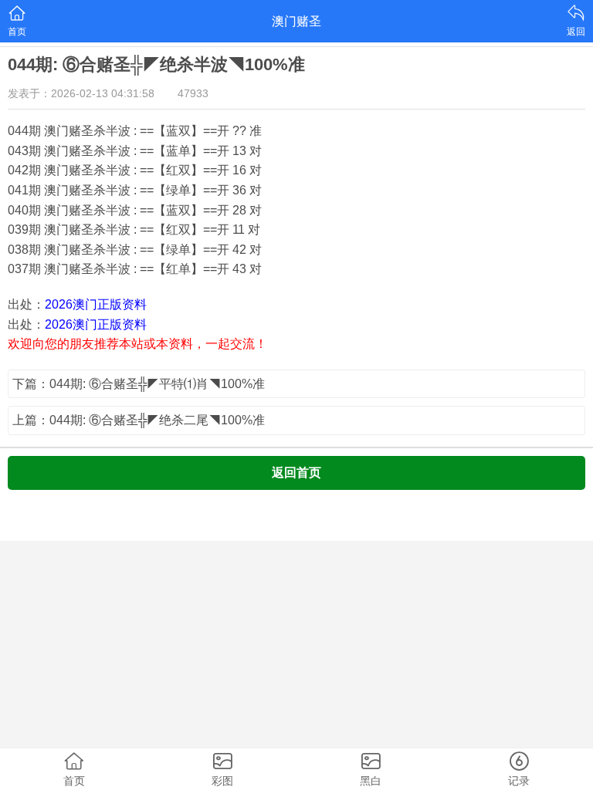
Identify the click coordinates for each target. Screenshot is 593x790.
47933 (193, 93)
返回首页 (296, 472)
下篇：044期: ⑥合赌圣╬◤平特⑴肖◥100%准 (138, 383)
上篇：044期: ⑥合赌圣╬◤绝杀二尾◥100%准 (138, 420)
